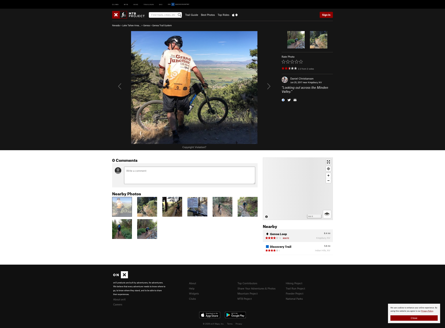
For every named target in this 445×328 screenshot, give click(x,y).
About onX (119, 299)
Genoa (146, 25)
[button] (283, 100)
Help (192, 288)
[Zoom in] (328, 175)
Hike (136, 4)
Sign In (326, 14)
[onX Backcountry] (178, 4)
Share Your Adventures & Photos (256, 288)
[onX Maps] (120, 277)
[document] (414, 313)
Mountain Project (247, 293)
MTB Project (244, 298)
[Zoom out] (328, 180)
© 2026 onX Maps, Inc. (213, 323)
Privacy (239, 323)
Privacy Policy (427, 311)
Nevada (116, 25)
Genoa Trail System (162, 25)
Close (414, 317)
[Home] (130, 15)
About (192, 283)
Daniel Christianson (302, 78)
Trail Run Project (295, 288)
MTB (126, 4)
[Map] (298, 189)
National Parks (294, 298)
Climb (115, 4)
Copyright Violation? (194, 147)
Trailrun (149, 4)
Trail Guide (191, 14)
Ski (161, 4)
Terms (230, 323)
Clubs (192, 298)
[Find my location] (328, 168)
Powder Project (294, 293)
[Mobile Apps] (235, 14)
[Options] (327, 214)
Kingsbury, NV (315, 82)
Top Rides (223, 14)
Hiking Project (294, 283)
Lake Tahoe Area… (131, 25)
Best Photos (208, 14)
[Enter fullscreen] (328, 161)
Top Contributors (247, 283)
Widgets (194, 293)
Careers (117, 304)
